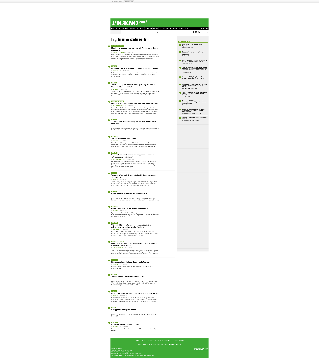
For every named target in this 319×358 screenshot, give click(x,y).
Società (168, 28)
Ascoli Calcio (115, 28)
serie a (168, 32)
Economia (148, 28)
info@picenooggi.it (124, 352)
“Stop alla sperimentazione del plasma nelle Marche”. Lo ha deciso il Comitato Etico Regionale (194, 94)
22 (109, 119)
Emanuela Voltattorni (119, 159)
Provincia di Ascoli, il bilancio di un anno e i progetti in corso (134, 68)
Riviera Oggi (117, 1)
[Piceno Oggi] (129, 25)
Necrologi (204, 28)
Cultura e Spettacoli (137, 28)
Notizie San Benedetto (157, 344)
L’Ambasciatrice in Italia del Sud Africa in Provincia (130, 262)
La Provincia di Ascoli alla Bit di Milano (126, 324)
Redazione (115, 70)
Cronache (125, 28)
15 (109, 101)
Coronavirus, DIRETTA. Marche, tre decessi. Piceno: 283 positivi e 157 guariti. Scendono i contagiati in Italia (194, 102)
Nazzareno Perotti (118, 247)
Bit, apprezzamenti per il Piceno (123, 310)
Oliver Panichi (117, 229)
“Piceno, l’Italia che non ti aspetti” (124, 138)
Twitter (196, 32)
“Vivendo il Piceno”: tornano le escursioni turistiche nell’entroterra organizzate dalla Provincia (131, 226)
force (135, 32)
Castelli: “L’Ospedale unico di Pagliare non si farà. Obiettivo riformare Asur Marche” (194, 61)
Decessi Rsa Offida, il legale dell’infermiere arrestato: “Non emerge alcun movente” (194, 77)
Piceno (181, 28)
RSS (199, 32)
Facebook (193, 32)
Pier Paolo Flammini (118, 52)
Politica (162, 28)
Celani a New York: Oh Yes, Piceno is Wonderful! (129, 208)
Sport (187, 28)
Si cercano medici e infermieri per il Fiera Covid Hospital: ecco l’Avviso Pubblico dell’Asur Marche (193, 110)
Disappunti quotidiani (118, 46)
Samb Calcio (146, 344)
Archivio (178, 344)
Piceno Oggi (129, 1)
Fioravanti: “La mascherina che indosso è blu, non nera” (194, 118)
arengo (173, 32)
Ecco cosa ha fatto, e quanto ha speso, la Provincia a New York (135, 103)
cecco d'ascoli (150, 32)
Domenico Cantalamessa (120, 105)
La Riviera (114, 322)
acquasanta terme (160, 32)
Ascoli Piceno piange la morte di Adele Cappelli (193, 45)
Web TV (155, 28)
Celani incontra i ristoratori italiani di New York (129, 194)
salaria (123, 32)
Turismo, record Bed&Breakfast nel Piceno (127, 277)
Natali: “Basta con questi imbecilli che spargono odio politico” (135, 293)
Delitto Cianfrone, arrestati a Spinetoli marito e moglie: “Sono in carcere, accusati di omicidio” (194, 85)
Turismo (175, 28)
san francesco (141, 32)
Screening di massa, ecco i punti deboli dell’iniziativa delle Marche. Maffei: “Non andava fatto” (193, 53)
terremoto (129, 32)
